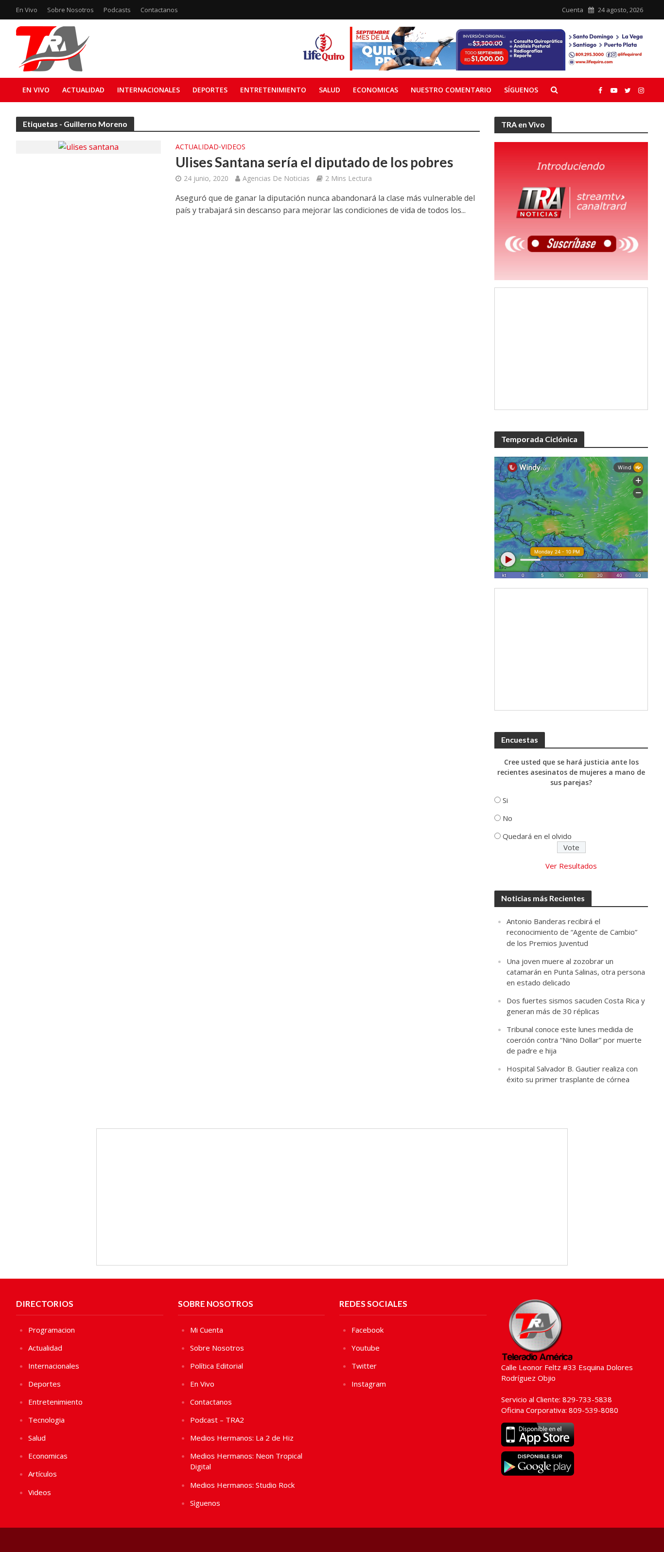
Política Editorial (216, 1366)
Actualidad (83, 89)
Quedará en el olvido (537, 836)
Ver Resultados (571, 866)
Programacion (51, 1330)
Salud (329, 89)
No (507, 818)
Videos (233, 147)
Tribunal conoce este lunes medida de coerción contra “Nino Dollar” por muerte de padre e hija (574, 1039)
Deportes (209, 89)
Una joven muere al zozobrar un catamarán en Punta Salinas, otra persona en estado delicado (576, 971)
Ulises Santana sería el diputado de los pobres (314, 162)
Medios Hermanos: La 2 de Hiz (242, 1438)
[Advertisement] (571, 349)
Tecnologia (46, 1420)
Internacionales (148, 89)
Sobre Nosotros (70, 9)
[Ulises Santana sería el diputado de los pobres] (88, 146)
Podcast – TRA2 (217, 1420)
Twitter (364, 1366)
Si (505, 800)
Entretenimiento (273, 89)
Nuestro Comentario (451, 89)
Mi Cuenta (206, 1330)
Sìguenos (205, 1503)
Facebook (367, 1330)
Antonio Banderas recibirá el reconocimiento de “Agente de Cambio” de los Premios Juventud (572, 931)
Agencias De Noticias (276, 178)
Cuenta (572, 9)
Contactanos (159, 9)
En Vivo (26, 9)
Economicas (375, 89)
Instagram (368, 1384)
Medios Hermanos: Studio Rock (242, 1485)
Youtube (365, 1348)
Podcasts (117, 9)
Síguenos (521, 89)
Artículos (42, 1474)
